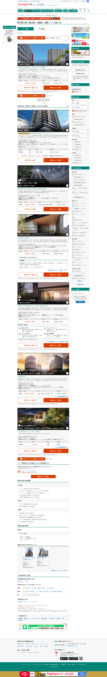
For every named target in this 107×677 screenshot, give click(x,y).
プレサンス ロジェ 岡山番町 (28, 300)
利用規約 (46, 664)
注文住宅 (57, 11)
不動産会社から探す (22, 601)
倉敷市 (35, 588)
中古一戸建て (50, 11)
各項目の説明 (80, 284)
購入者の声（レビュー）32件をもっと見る (58, 341)
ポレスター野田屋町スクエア (28, 425)
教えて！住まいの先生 (34, 652)
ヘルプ (70, 1)
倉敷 (32, 595)
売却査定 (65, 11)
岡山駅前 (19, 581)
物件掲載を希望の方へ (55, 664)
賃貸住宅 (20, 11)
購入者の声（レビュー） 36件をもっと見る (58, 270)
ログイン (35, 5)
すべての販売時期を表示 (61, 396)
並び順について (66, 41)
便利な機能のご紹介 (72, 645)
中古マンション (35, 11)
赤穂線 (40, 591)
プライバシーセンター (38, 664)
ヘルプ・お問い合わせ (80, 664)
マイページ (81, 78)
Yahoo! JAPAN (65, 1)
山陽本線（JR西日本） (30, 591)
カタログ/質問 (72, 11)
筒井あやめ (84, 1)
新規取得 (42, 4)
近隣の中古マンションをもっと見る (59, 570)
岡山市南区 (51, 588)
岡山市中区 (42, 588)
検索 (88, 1)
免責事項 (64, 664)
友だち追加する (62, 645)
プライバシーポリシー (26, 664)
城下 (26, 581)
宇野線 (47, 591)
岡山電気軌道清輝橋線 (57, 591)
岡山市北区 (28, 588)
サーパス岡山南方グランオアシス (29, 232)
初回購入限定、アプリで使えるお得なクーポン (48, 5)
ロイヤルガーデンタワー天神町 (29, 183)
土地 (61, 11)
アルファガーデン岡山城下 (28, 371)
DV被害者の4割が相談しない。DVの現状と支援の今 (29, 1)
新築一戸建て (43, 11)
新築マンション (27, 11)
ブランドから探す (33, 601)
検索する (81, 301)
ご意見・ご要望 (70, 664)
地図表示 (43, 29)
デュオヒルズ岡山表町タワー (28, 128)
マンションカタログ (22, 652)
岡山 (26, 595)
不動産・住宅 (20, 643)
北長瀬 (37, 595)
